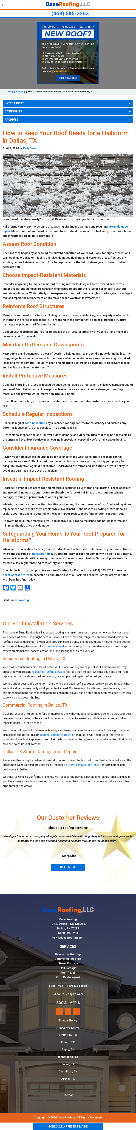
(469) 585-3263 (70, 13)
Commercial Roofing (68, 959)
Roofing (20, 91)
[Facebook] (76, 1011)
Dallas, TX (68, 1064)
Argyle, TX (68, 1078)
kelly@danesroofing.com (68, 937)
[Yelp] (59, 1011)
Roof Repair (68, 972)
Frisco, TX (68, 1042)
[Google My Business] (68, 1011)
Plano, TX (68, 1049)
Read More (68, 867)
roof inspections (36, 423)
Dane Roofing (41, 553)
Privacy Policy (68, 1020)
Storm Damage (68, 963)
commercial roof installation (57, 735)
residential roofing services (49, 671)
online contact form (16, 575)
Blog (10, 91)
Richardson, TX (68, 1057)
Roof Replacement (68, 977)
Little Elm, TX (68, 1035)
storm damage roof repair (84, 765)
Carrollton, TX (68, 1071)
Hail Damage (68, 968)
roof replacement (53, 646)
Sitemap (68, 1095)
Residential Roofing (68, 954)
